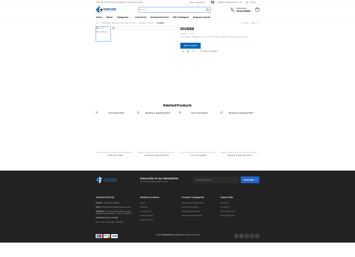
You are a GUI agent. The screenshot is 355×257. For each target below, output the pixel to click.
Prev (246, 23)
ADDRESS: (100, 211)
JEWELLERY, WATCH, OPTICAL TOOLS (118, 23)
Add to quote (190, 45)
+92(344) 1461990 (111, 203)
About (109, 17)
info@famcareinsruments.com (229, 2)
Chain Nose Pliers (103, 152)
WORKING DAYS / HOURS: (107, 218)
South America (146, 215)
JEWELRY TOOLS (146, 23)
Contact (252, 2)
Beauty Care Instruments (193, 203)
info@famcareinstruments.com (116, 207)
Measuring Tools (241, 37)
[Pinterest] (193, 51)
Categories (122, 17)
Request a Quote (201, 17)
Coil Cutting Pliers (187, 152)
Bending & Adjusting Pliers (148, 152)
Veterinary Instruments (192, 215)
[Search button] (207, 9)
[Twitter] (188, 51)
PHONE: (99, 203)
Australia (144, 207)
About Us (224, 203)
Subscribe (249, 180)
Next (253, 23)
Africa (142, 203)
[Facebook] (182, 51)
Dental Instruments (190, 207)
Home (99, 17)
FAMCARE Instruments (172, 235)
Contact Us (140, 17)
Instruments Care (160, 17)
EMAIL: (98, 207)
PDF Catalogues (181, 17)
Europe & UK (145, 211)
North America (146, 220)
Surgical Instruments (191, 211)
